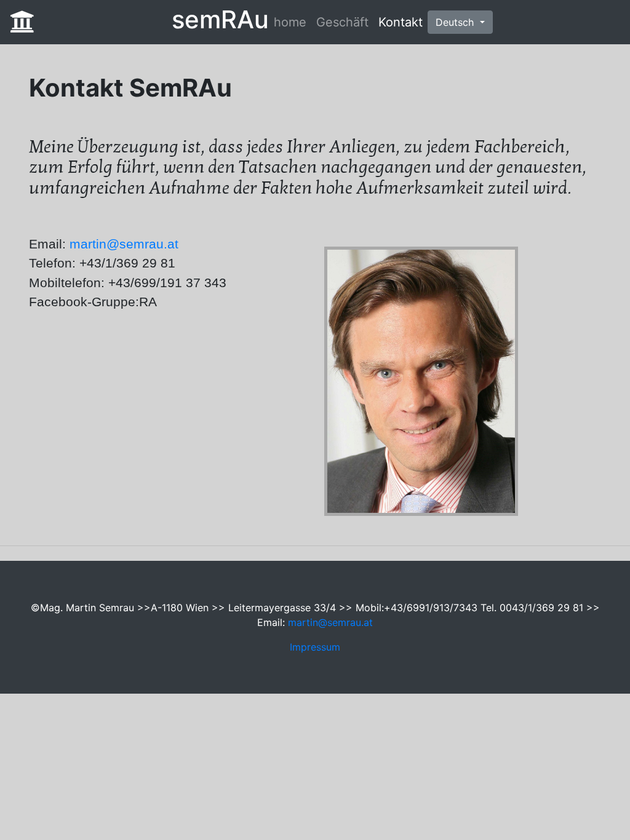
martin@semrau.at (124, 244)
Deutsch (456, 22)
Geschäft (342, 22)
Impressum (315, 647)
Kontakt (400, 22)
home (290, 22)
